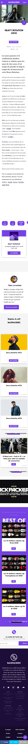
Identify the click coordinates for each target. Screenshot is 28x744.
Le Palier (10, 137)
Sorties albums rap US (8, 694)
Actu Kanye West (20, 698)
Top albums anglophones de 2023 (20, 714)
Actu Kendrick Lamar (20, 694)
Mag (24, 2)
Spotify (10, 182)
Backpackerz (14, 2)
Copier (24, 742)
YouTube (21, 182)
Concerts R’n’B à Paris (8, 710)
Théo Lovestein (14, 47)
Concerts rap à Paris (8, 708)
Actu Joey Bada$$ (20, 696)
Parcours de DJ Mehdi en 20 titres (20, 719)
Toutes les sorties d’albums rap (8, 702)
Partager (6, 742)
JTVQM (9, 128)
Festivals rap (8, 714)
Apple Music (5, 185)
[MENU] (2, 2)
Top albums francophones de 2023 (20, 709)
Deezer (15, 182)
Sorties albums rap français (8, 698)
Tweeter (15, 742)
